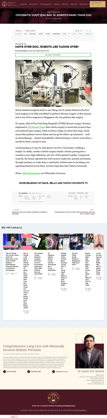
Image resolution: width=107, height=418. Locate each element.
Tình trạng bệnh (45, 4)
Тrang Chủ (23, 4)
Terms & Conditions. (80, 410)
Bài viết (64, 4)
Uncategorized (55, 12)
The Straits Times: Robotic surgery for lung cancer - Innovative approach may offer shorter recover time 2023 (38, 263)
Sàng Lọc (57, 4)
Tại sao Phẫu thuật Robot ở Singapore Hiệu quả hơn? (76, 258)
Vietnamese (83, 4)
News (48, 12)
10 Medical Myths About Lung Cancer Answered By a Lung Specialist (52, 261)
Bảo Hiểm (74, 4)
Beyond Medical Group (67, 406)
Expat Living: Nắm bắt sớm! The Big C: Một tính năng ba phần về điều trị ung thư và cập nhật (88, 269)
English (13, 416)
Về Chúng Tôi (33, 4)
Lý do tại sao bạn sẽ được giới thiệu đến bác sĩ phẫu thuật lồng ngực (99, 263)
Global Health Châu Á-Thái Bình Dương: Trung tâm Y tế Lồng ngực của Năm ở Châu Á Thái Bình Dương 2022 (64, 269)
